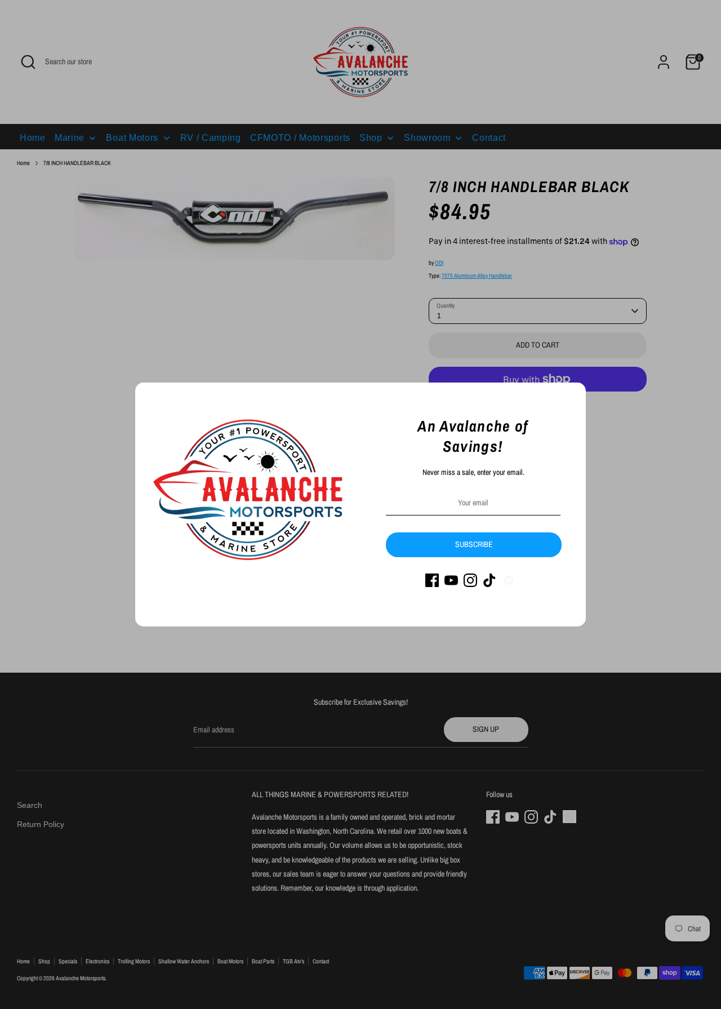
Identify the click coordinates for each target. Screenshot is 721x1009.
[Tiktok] (489, 580)
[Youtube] (451, 580)
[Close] (571, 397)
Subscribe (474, 544)
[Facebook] (432, 580)
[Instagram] (470, 580)
